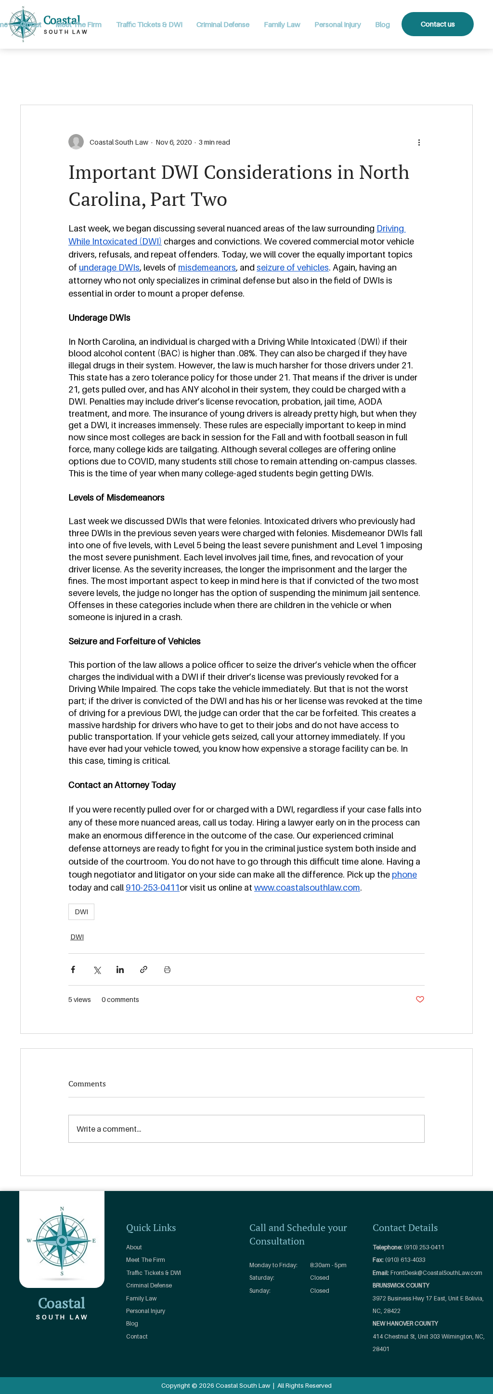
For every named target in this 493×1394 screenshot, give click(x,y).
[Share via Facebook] (73, 969)
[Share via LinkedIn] (120, 969)
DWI (81, 911)
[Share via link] (143, 969)
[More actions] (419, 142)
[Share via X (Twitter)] (96, 969)
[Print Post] (167, 969)
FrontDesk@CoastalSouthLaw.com (436, 1272)
